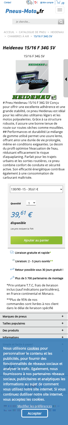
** (51, 261)
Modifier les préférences (34, 406)
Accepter (35, 413)
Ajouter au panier (36, 240)
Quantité (16, 203)
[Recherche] (61, 22)
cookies (33, 348)
